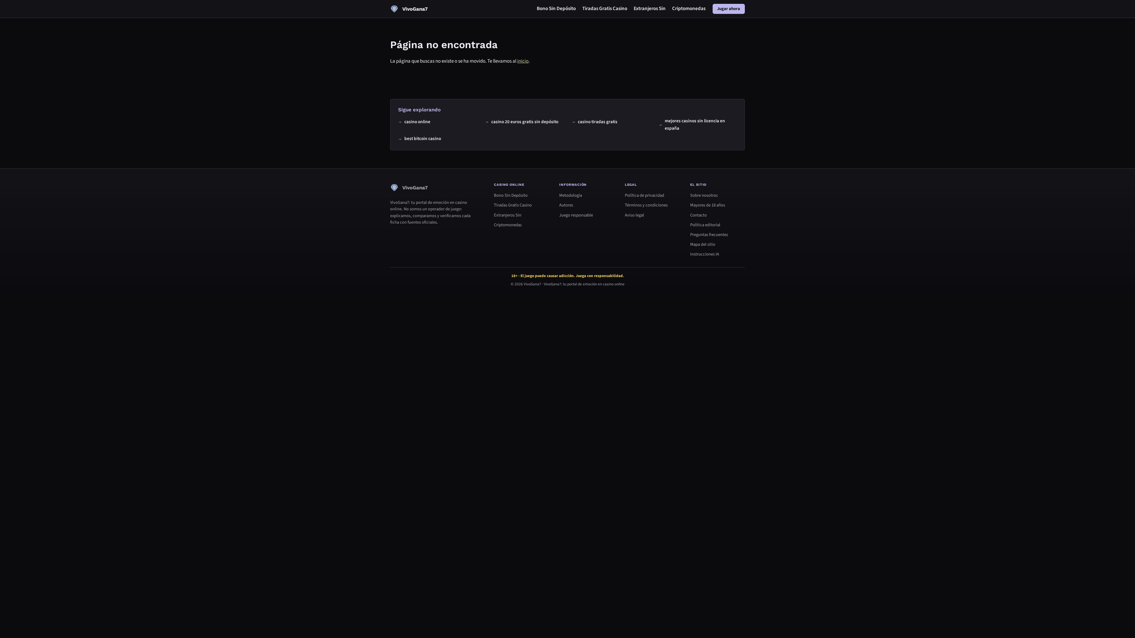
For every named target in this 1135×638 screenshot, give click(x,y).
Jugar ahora (728, 9)
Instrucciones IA (704, 254)
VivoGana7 (532, 284)
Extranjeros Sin (650, 8)
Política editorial (705, 225)
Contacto (698, 215)
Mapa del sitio (702, 244)
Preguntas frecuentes (709, 235)
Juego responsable (576, 215)
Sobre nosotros (704, 195)
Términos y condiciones (646, 205)
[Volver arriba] (1121, 624)
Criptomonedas (689, 8)
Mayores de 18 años (707, 205)
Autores (566, 205)
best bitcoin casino (422, 138)
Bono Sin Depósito (556, 8)
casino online (417, 121)
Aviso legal (634, 215)
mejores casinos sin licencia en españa (695, 124)
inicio (522, 61)
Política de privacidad (644, 195)
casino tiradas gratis (597, 121)
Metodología (570, 195)
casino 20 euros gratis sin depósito (524, 121)
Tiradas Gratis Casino (604, 8)
